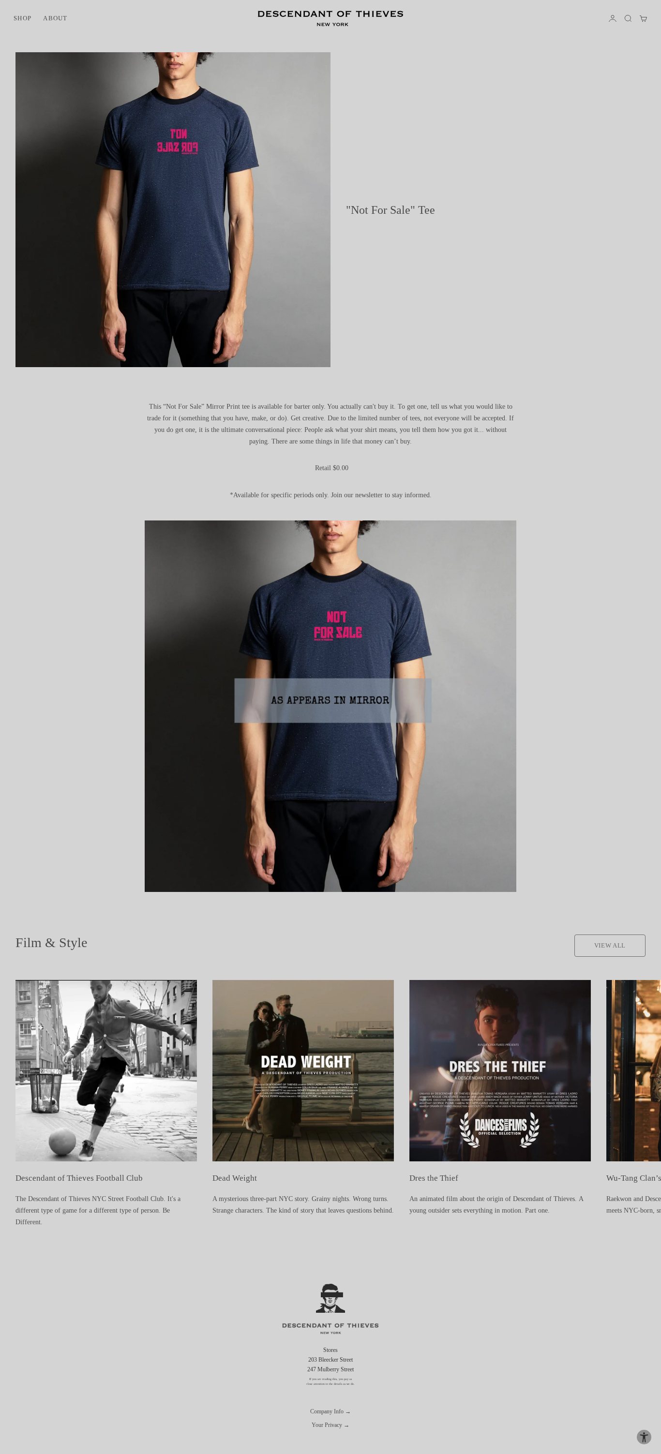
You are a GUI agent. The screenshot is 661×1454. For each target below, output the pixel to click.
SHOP (22, 18)
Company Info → (330, 1411)
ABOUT (55, 18)
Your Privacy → (330, 1425)
